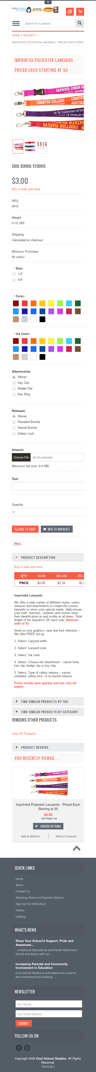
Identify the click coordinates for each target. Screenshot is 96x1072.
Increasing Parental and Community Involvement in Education (42, 966)
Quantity (17, 504)
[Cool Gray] (24, 318)
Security (29, 35)
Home (16, 35)
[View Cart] (80, 12)
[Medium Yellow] (42, 302)
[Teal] (69, 302)
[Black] (42, 318)
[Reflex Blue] (24, 310)
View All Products (24, 733)
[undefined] (48, 136)
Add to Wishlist (30, 836)
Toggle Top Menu (48, 2)
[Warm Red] (24, 302)
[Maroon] (69, 310)
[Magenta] (60, 310)
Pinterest (27, 1048)
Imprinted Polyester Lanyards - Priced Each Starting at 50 (48, 806)
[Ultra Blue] (33, 310)
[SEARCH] (79, 23)
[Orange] (33, 302)
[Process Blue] (16, 310)
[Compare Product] (70, 12)
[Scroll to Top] (78, 849)
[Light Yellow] (51, 302)
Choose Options (50, 826)
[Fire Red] (16, 302)
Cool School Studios (28, 166)
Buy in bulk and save (26, 189)
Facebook (19, 1048)
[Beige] (16, 318)
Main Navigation (16, 23)
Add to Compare (66, 836)
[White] (33, 318)
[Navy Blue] (42, 310)
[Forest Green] (78, 302)
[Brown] (78, 310)
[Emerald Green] (60, 302)
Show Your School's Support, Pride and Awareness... (44, 943)
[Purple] (51, 310)
